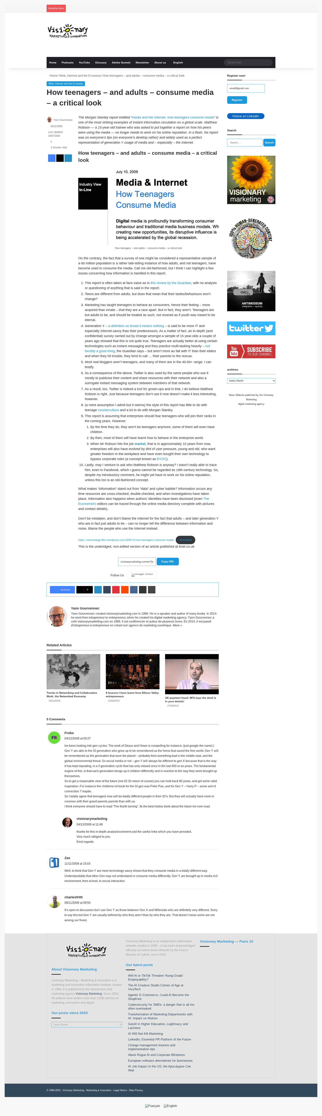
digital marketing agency (251, 404)
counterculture (108, 410)
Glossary (101, 62)
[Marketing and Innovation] (68, 31)
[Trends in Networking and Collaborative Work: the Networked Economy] (73, 671)
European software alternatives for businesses (160, 1060)
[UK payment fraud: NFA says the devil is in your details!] (192, 674)
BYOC (161, 459)
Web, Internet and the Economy (80, 75)
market (140, 444)
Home (52, 62)
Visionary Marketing (89, 993)
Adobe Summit (121, 62)
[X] (82, 631)
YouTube (84, 62)
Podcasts (68, 62)
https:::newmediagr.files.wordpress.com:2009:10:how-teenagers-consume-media (126, 539)
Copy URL (167, 561)
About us (160, 62)
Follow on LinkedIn (246, 116)
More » (177, 625)
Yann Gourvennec (63, 120)
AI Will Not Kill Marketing (145, 1033)
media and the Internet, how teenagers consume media (173, 117)
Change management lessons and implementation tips (151, 1047)
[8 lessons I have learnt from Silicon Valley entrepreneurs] (133, 671)
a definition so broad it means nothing (136, 326)
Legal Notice (120, 1090)
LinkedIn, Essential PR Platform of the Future (159, 1039)
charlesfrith (73, 897)
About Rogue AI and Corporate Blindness (156, 1055)
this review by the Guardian (171, 283)
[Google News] (142, 575)
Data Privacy (136, 1090)
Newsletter (142, 62)
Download (185, 539)
